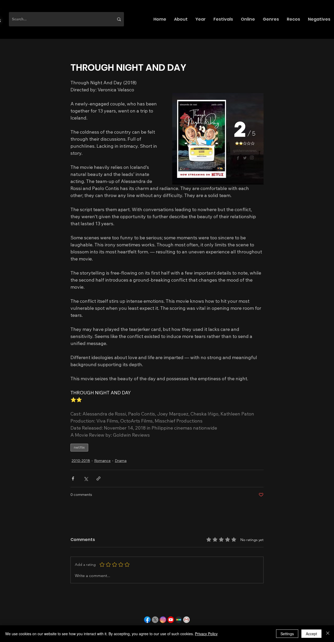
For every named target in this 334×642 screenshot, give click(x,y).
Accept (311, 633)
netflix (79, 447)
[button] (181, 19)
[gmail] (186, 619)
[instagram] (163, 619)
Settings (287, 633)
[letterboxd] (178, 619)
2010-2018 (80, 460)
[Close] (328, 633)
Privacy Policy (206, 633)
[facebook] (147, 619)
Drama (121, 460)
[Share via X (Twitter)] (85, 478)
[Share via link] (98, 478)
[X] (155, 619)
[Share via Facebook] (72, 478)
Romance (102, 460)
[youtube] (171, 619)
